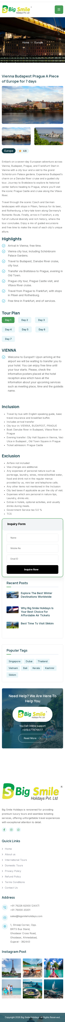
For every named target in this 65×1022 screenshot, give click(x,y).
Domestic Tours (14, 865)
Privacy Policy (13, 871)
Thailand (42, 661)
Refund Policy (13, 876)
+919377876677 (32, 729)
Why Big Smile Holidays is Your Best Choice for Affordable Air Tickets (37, 612)
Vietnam (13, 668)
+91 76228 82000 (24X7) (24, 905)
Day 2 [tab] (24, 320)
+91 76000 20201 (20, 909)
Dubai (29, 661)
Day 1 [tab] (8, 320)
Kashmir (49, 668)
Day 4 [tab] (8, 329)
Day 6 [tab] (42, 329)
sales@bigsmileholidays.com (26, 916)
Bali (25, 668)
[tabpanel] (32, 372)
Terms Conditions (15, 882)
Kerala (36, 668)
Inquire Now (31, 569)
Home (25, 42)
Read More (30, 738)
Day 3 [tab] (41, 320)
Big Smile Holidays (30, 1017)
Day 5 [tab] (25, 329)
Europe (8, 150)
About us (10, 854)
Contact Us (11, 887)
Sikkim (12, 674)
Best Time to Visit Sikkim (37, 623)
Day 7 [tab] (8, 338)
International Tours (16, 859)
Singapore (14, 661)
